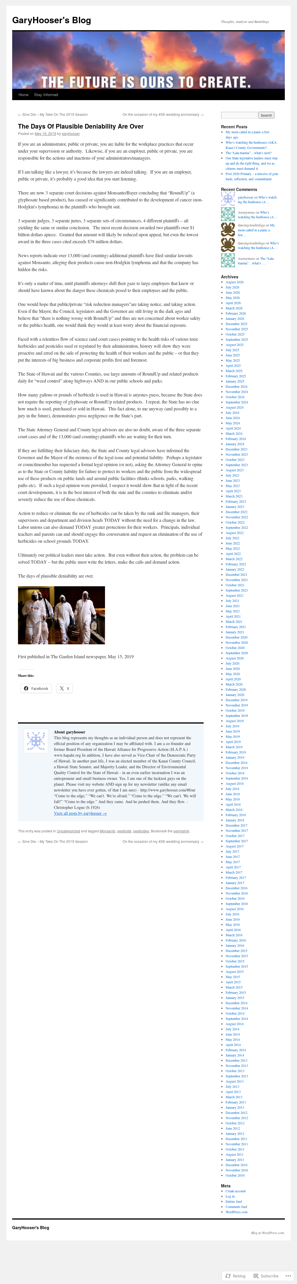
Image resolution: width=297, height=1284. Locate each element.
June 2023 (233, 480)
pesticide (124, 830)
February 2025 (236, 376)
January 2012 (235, 1133)
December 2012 (236, 1112)
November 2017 (237, 830)
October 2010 (235, 1175)
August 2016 (235, 908)
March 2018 (234, 809)
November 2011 (237, 1143)
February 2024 (236, 438)
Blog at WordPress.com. (268, 1232)
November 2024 (237, 391)
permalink (181, 830)
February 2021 (236, 626)
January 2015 (235, 997)
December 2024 (236, 386)
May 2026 (233, 297)
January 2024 (235, 443)
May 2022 (233, 548)
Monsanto (107, 830)
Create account (236, 1191)
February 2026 (236, 313)
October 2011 (235, 1149)
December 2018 (236, 762)
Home (23, 94)
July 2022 (232, 537)
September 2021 (237, 590)
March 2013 (234, 1096)
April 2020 (233, 679)
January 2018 (235, 820)
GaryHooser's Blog (51, 19)
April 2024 (233, 428)
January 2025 (235, 381)
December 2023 (236, 449)
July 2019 (232, 726)
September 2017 (237, 840)
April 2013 (233, 1091)
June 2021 (233, 605)
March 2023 (234, 496)
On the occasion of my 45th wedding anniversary (163, 114)
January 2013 (235, 1107)
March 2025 (234, 370)
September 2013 (237, 1076)
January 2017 (235, 882)
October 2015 (235, 961)
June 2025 (233, 355)
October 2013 (235, 1070)
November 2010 (237, 1170)
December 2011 (236, 1138)
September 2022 (237, 527)
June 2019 (233, 731)
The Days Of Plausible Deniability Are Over (81, 126)
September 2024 (237, 402)
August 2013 (235, 1081)
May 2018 (233, 799)
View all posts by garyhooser (80, 813)
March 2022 (234, 558)
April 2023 (233, 490)
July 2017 (232, 851)
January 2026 (235, 318)
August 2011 (235, 1154)
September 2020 (237, 652)
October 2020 (235, 647)
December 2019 (236, 699)
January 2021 (235, 632)
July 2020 (232, 663)
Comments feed (236, 1206)
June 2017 (233, 856)
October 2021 (235, 585)
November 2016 (237, 893)
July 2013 (232, 1086)
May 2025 (233, 360)
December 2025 (236, 323)
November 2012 (237, 1117)
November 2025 (237, 329)
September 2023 (237, 464)
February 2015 (236, 992)
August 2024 (235, 407)
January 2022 (235, 569)
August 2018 (235, 783)
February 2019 (236, 752)
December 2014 (236, 1002)
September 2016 (237, 903)
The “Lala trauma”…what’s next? (248, 152)
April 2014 (233, 1044)
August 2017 (235, 846)
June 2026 (233, 292)
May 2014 (233, 1039)
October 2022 (235, 522)
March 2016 (234, 935)
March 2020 (234, 684)
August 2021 (235, 595)
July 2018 (232, 788)
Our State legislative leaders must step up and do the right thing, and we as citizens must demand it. (252, 163)
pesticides (141, 830)
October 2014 (235, 1013)
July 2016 (232, 914)
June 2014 (233, 1034)
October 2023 (235, 459)
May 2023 (233, 485)
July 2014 (232, 1029)
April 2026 (233, 302)
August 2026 (235, 281)
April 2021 (233, 616)
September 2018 (237, 778)
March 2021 (234, 621)
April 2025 (233, 365)
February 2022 (236, 564)
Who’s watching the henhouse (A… (258, 199)
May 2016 (233, 924)
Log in (230, 1196)
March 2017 (234, 872)
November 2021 (237, 579)
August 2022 (235, 532)
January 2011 (235, 1159)
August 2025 (235, 344)
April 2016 (233, 929)
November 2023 (237, 454)
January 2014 (235, 1055)
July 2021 (232, 600)
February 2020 (236, 689)
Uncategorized (68, 830)
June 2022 (233, 543)
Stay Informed (46, 94)
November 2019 (237, 705)
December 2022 (236, 511)
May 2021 (233, 611)
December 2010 (236, 1164)
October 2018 (235, 773)
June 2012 (233, 1128)
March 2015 (234, 987)
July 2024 (232, 412)
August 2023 (235, 470)
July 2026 (232, 287)
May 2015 (233, 976)
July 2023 (232, 475)
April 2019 (233, 741)
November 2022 (237, 517)
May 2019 (233, 736)
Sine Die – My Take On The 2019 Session (53, 114)
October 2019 (235, 710)
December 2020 (236, 637)
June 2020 (233, 668)
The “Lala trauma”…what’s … (256, 261)
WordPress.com (236, 1211)
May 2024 (233, 423)
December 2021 (236, 574)
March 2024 (234, 433)
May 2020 (233, 673)
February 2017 (236, 877)
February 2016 (236, 940)
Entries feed (234, 1201)
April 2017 (233, 867)
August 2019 (235, 720)
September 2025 (237, 339)
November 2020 (237, 642)
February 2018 (236, 814)
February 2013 (236, 1102)
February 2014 (236, 1049)
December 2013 (236, 1060)
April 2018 (233, 804)
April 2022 (233, 553)
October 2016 (235, 898)
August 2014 (235, 1023)
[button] (61, 615)
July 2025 (232, 349)
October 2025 (235, 334)
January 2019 (235, 757)
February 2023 (236, 501)
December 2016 (236, 888)
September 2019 (237, 715)
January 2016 (235, 945)
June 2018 (233, 793)
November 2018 (237, 767)
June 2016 (233, 919)
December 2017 (236, 825)
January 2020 (235, 694)
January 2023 (235, 506)
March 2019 (234, 746)
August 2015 (235, 971)
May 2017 (233, 861)
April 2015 (233, 982)
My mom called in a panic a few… (256, 230)
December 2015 (236, 950)
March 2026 (234, 308)
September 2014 (237, 1018)
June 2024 (233, 417)
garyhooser (71, 133)
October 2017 (235, 835)
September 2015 (237, 966)
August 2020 (235, 658)
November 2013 (237, 1065)
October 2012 (235, 1123)
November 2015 (237, 955)
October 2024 (235, 396)
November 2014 (237, 1008)
